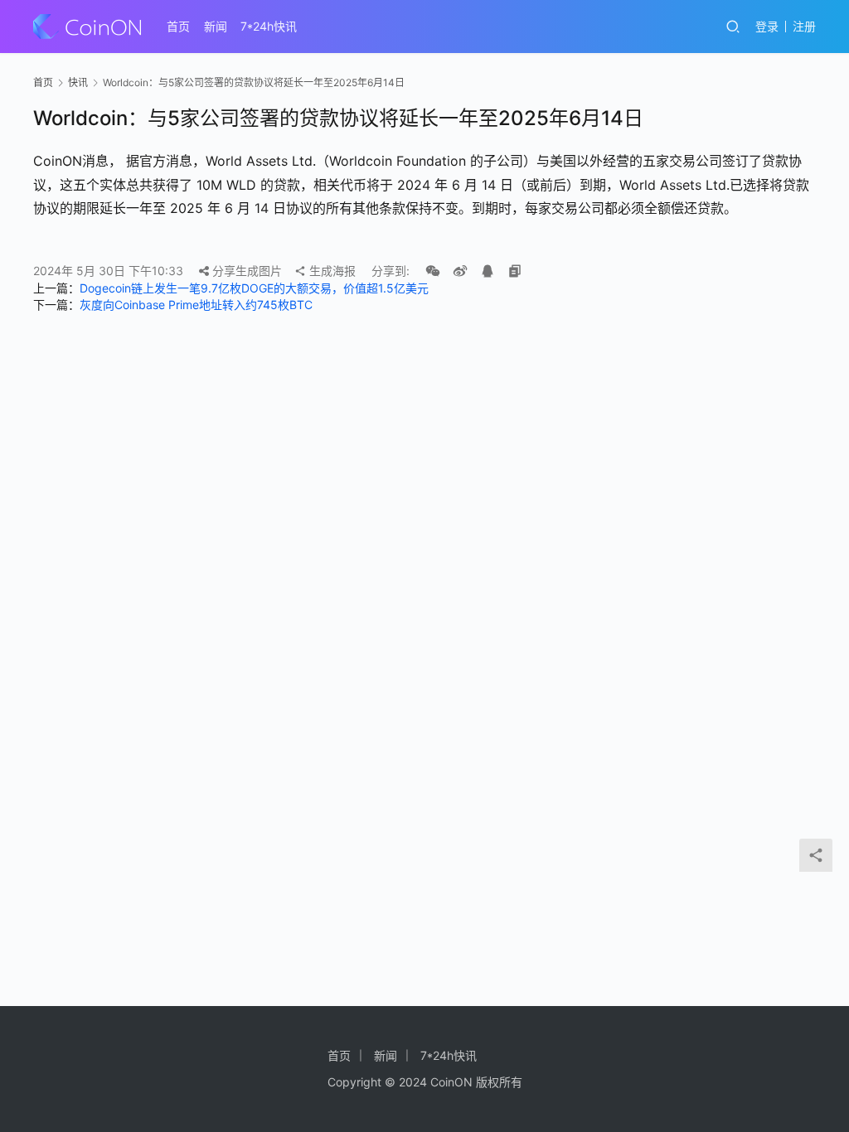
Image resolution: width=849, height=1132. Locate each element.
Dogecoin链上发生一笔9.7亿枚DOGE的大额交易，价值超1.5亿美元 (254, 288)
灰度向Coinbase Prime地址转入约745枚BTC (196, 305)
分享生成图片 (245, 271)
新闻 (215, 26)
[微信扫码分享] (432, 271)
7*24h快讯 (268, 26)
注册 (804, 26)
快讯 (78, 82)
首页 (178, 26)
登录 (767, 26)
